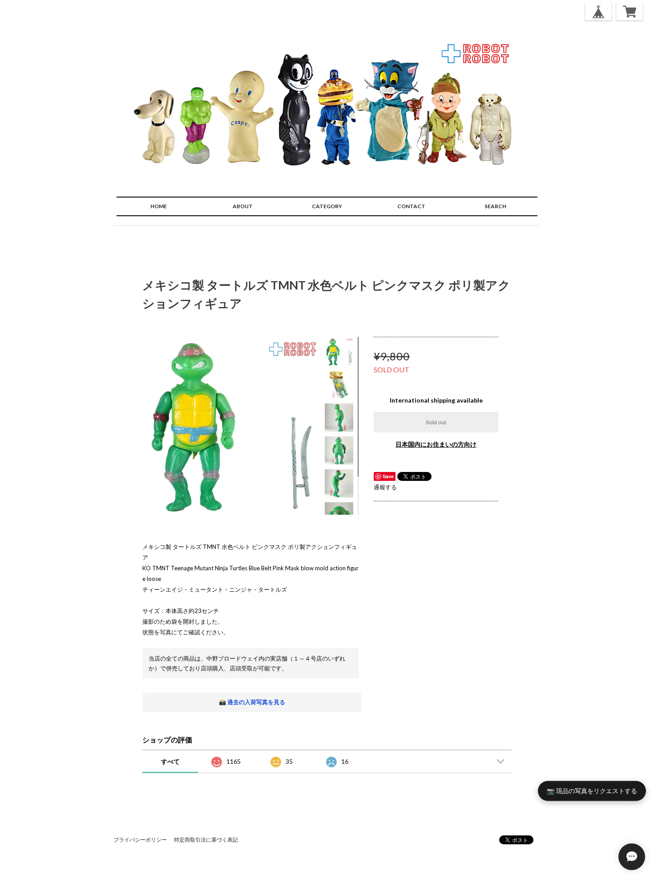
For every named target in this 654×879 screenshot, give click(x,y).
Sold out (436, 422)
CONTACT (411, 206)
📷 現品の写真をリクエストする (592, 790)
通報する (385, 487)
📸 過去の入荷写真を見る (252, 702)
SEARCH (495, 206)
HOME (158, 206)
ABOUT (243, 206)
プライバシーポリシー (140, 839)
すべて (170, 761)
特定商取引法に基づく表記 (206, 839)
